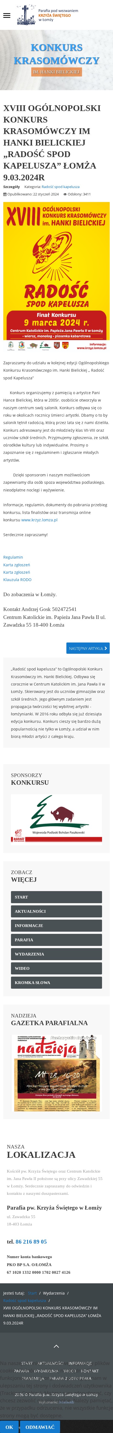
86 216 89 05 (31, 1241)
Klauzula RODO (17, 579)
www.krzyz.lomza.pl (39, 519)
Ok (9, 1427)
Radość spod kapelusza (61, 186)
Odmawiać (40, 1427)
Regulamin (13, 557)
